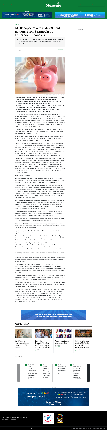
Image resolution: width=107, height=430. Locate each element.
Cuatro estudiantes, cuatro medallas (62, 342)
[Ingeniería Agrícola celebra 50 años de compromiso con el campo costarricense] (83, 333)
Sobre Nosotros (5, 417)
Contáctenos (13, 419)
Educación (17, 24)
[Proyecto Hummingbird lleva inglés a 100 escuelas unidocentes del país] (43, 333)
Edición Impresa (85, 4)
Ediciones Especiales (98, 4)
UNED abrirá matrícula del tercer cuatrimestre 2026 (22, 343)
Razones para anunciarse (16, 417)
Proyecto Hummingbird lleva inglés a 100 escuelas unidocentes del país (42, 344)
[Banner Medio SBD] (53, 315)
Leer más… (18, 348)
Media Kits (25, 417)
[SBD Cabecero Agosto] (80, 15)
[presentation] (18, 373)
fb (27, 428)
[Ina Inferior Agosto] (53, 397)
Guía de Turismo (5, 419)
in (35, 428)
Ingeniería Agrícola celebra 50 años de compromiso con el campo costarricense (82, 344)
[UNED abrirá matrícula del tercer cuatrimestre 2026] (23, 333)
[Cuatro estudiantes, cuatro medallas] (63, 333)
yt (31, 428)
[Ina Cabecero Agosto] (27, 15)
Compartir (60, 49)
